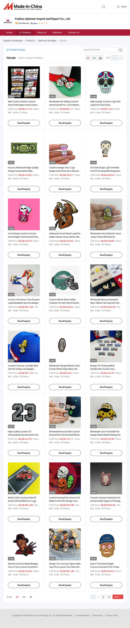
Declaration (98, 615)
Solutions (57, 32)
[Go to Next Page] (120, 57)
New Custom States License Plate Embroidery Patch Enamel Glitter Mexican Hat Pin (23, 105)
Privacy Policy (112, 615)
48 (30, 596)
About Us (41, 32)
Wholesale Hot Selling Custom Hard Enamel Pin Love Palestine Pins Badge (64, 105)
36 (24, 596)
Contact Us (73, 32)
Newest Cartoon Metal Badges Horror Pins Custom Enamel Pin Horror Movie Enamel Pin (23, 567)
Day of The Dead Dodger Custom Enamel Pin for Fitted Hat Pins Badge (104, 567)
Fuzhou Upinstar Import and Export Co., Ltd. (43, 18)
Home (9, 32)
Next (116, 596)
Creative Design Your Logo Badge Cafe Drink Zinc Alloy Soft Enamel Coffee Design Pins (65, 171)
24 (17, 597)
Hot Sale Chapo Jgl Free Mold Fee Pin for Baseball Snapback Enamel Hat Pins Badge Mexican (106, 171)
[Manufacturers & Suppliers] (23, 6)
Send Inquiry (23, 123)
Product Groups (17, 49)
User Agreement (83, 615)
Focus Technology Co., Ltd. (44, 615)
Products (26, 32)
